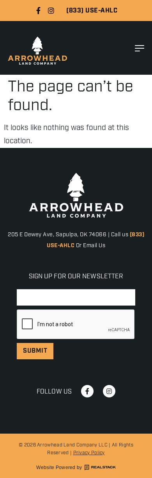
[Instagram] (51, 10)
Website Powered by (59, 467)
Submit (35, 351)
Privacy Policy (89, 453)
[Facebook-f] (38, 10)
